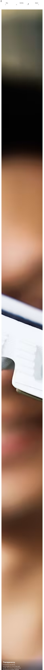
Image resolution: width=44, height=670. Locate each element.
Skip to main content (39, 0)
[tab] (5, 5)
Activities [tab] (21, 3)
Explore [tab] (36, 3)
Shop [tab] (7, 3)
